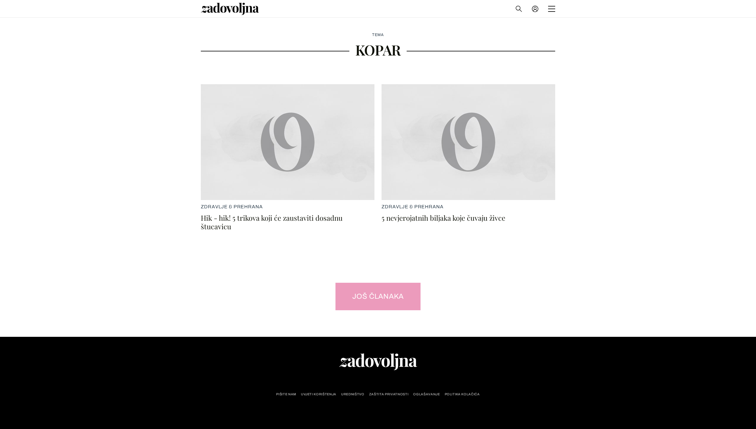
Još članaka (378, 296)
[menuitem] (535, 9)
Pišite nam (286, 394)
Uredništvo (352, 394)
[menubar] (535, 9)
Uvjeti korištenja (318, 394)
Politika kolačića (462, 394)
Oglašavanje (426, 394)
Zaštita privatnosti (389, 394)
